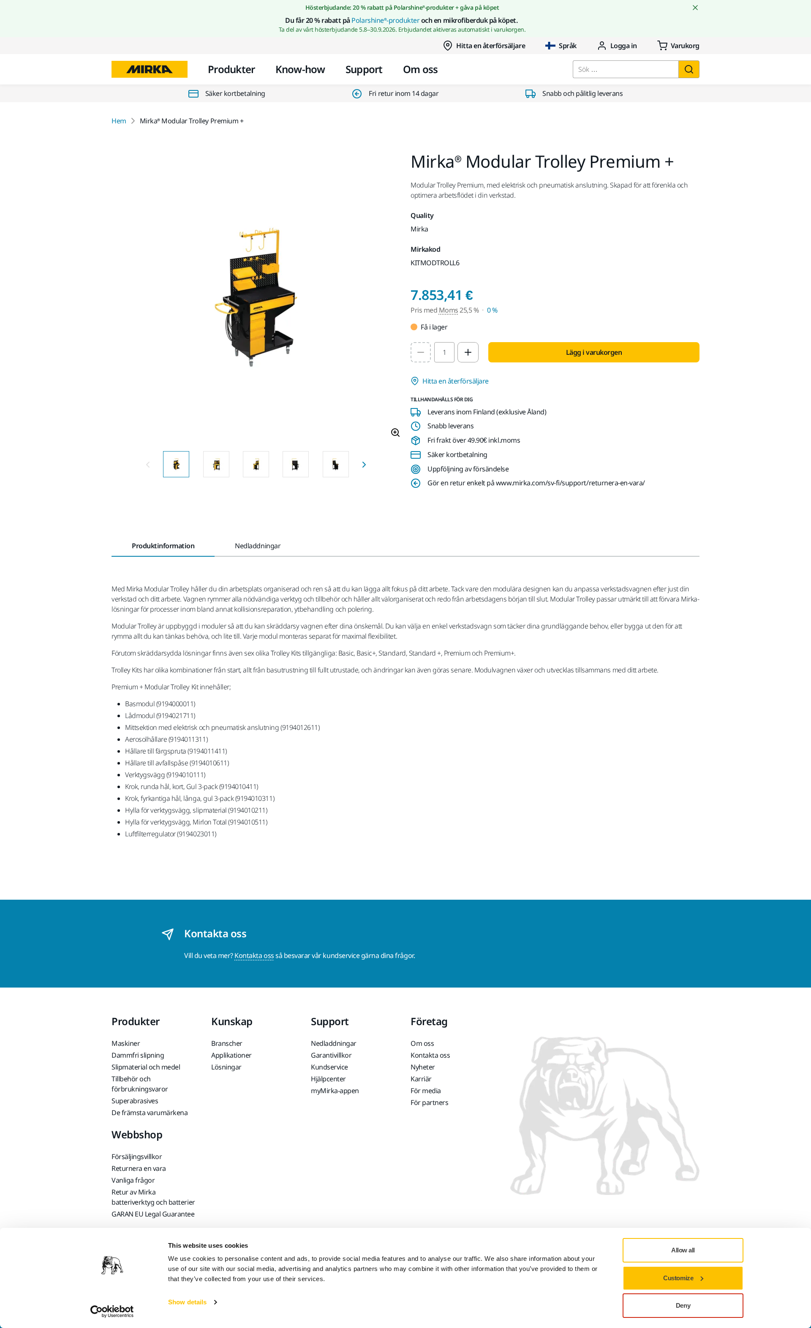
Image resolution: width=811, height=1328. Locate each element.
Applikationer (231, 1055)
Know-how (300, 69)
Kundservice (329, 1067)
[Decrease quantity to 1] (421, 352)
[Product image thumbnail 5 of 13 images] (336, 464)
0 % (492, 310)
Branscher (226, 1043)
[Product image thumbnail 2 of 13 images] (216, 464)
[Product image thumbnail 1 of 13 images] (176, 464)
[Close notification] (695, 7)
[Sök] (688, 69)
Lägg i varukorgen (594, 352)
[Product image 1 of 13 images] (256, 298)
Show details (187, 1302)
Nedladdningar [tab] (257, 545)
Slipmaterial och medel (146, 1067)
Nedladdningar (334, 1043)
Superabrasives (135, 1100)
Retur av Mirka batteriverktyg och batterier (153, 1197)
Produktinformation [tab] (163, 545)
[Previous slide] (147, 464)
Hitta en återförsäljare (490, 45)
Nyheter (423, 1067)
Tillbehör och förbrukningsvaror (140, 1084)
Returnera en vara (139, 1168)
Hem (119, 120)
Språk (568, 45)
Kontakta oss (254, 955)
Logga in (623, 45)
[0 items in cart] (678, 46)
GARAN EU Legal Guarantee (153, 1214)
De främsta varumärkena (150, 1112)
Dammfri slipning (138, 1055)
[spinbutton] (444, 352)
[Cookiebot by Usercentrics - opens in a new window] (112, 1311)
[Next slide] (364, 464)
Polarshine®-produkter (385, 20)
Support (364, 69)
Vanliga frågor (133, 1180)
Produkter (231, 69)
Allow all (683, 1250)
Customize (678, 1278)
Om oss (420, 69)
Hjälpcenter (328, 1078)
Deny (683, 1305)
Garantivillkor (331, 1055)
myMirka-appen (335, 1090)
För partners (429, 1102)
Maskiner (126, 1043)
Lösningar (226, 1067)
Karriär (421, 1078)
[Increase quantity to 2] (468, 352)
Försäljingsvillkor (137, 1156)
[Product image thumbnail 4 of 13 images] (296, 464)
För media (426, 1090)
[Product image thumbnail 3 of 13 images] (256, 464)
